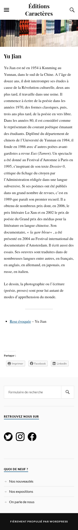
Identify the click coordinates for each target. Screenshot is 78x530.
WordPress (59, 521)
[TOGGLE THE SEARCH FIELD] (71, 10)
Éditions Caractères (39, 9)
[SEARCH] (67, 392)
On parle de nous (21, 502)
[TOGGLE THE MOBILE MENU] (6, 10)
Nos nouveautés (21, 481)
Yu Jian (12, 56)
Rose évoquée (20, 321)
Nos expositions (21, 491)
